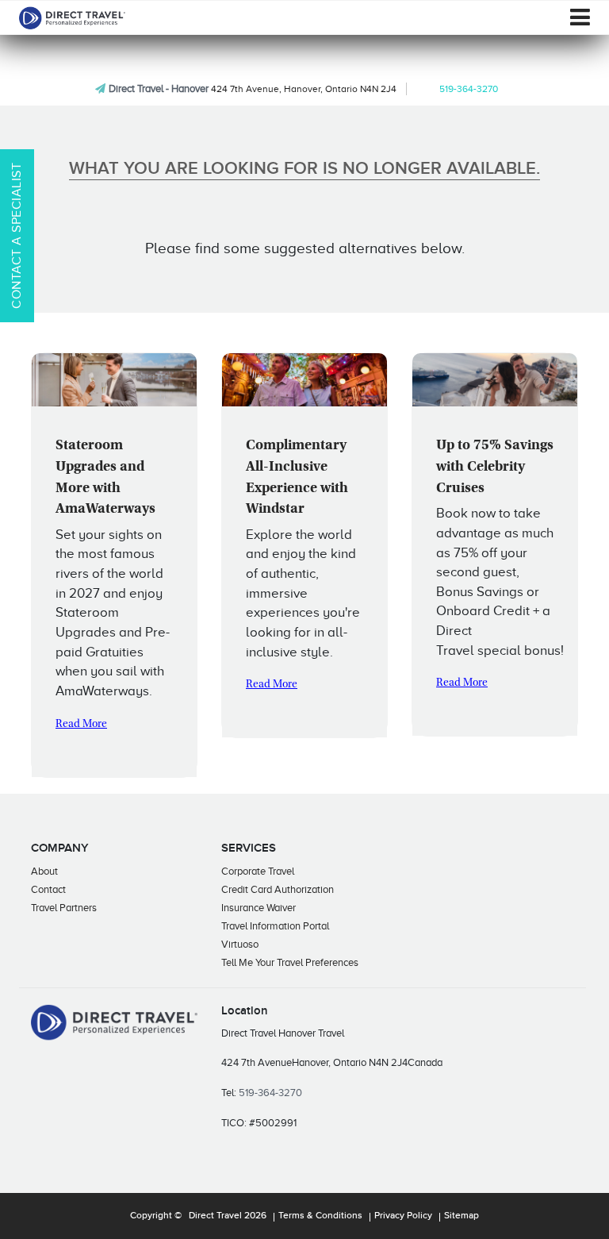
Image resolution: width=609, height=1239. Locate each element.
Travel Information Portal (275, 926)
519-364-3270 (468, 88)
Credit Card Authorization (277, 889)
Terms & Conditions (320, 1216)
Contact (48, 889)
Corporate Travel (257, 871)
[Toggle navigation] (580, 17)
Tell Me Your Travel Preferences (289, 962)
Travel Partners (64, 908)
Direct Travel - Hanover (159, 88)
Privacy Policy (403, 1216)
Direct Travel (215, 1216)
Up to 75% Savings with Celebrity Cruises (494, 467)
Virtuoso (240, 944)
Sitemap (461, 1216)
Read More (81, 724)
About (44, 871)
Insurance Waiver (258, 908)
